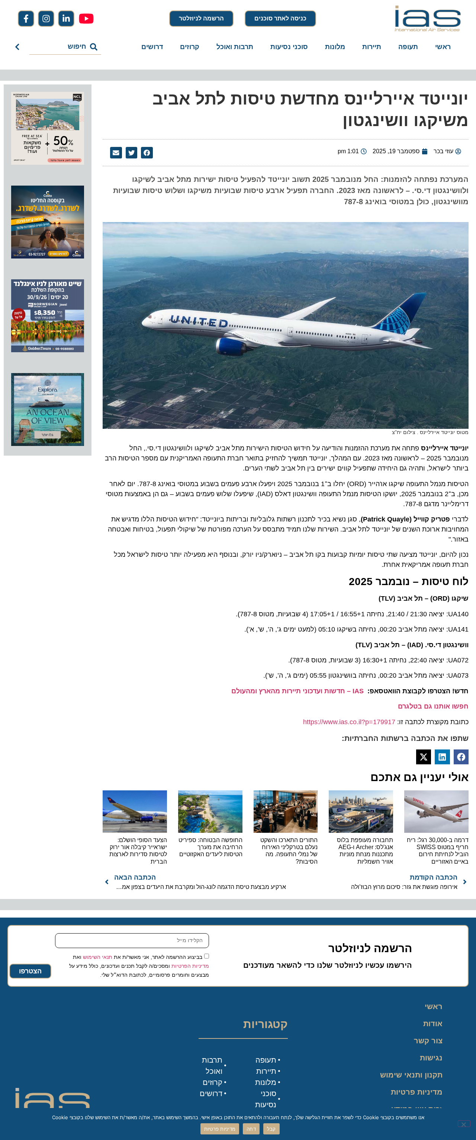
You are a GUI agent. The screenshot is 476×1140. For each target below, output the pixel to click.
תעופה (408, 47)
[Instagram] (46, 18)
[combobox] (65, 47)
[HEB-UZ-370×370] (47, 162)
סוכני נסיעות (289, 47)
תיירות (371, 47)
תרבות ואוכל (234, 47)
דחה (251, 1129)
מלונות (335, 47)
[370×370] (47, 350)
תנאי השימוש (97, 957)
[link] (297, 691)
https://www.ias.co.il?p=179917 (349, 722)
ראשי (443, 47)
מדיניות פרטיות (417, 1092)
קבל (271, 1129)
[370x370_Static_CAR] (47, 443)
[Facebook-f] (26, 18)
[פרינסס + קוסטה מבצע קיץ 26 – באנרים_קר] (47, 256)
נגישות (431, 1058)
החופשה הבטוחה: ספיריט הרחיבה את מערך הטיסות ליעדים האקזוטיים (210, 847)
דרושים (152, 47)
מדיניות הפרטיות (190, 966)
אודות (433, 1023)
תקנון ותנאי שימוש (411, 1075)
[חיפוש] (18, 47)
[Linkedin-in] (66, 18)
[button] (147, 153)
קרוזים (189, 47)
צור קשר (428, 1041)
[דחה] (464, 1123)
